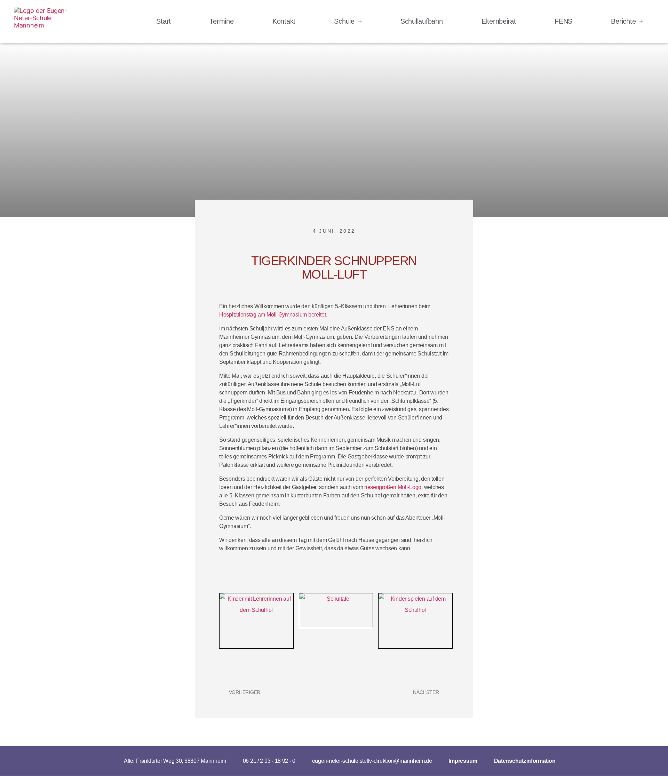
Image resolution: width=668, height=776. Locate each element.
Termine (221, 21)
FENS (563, 21)
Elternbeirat (499, 21)
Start (163, 21)
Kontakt (283, 21)
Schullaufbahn (421, 21)
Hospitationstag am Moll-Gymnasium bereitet (272, 315)
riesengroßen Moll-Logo (392, 487)
